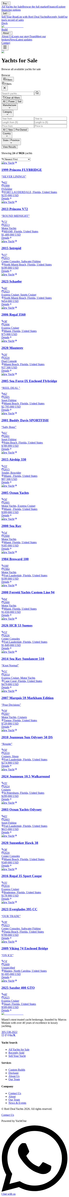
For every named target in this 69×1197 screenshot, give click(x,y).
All (4, 101)
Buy (5, 3)
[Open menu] (4, 47)
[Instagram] (2, 1035)
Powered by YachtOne (14, 1120)
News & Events (17, 1102)
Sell (5, 13)
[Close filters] (4, 88)
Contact (5, 42)
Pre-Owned (21, 129)
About (6, 33)
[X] (14, 1035)
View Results (9, 147)
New (10, 129)
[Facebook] (5, 1035)
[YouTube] (8, 1035)
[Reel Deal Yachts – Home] (12, 1013)
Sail (19, 101)
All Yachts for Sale (18, 1049)
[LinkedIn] (11, 1035)
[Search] (37, 93)
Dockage (13, 1072)
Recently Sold (16, 1052)
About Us (13, 1076)
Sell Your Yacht (17, 1055)
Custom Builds (16, 1069)
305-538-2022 (9, 1031)
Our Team (14, 1079)
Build (4, 29)
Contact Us (14, 1093)
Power (11, 101)
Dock (4, 23)
